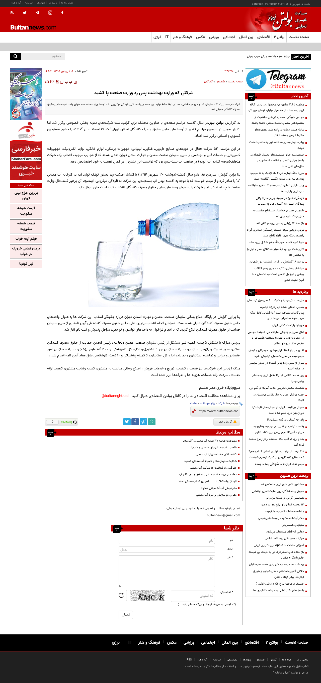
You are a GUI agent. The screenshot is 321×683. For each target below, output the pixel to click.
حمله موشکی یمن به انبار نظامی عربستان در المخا (278, 397)
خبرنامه (29, 3)
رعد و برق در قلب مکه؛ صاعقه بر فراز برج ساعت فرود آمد (276, 442)
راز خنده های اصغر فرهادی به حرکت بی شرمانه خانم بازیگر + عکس (276, 555)
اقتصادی (220, 82)
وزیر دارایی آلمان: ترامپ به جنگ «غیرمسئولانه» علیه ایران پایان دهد (276, 188)
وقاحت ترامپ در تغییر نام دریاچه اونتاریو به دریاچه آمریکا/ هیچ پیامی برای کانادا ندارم (279, 429)
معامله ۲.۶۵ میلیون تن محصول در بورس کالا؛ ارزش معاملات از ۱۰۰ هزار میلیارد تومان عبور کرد (276, 107)
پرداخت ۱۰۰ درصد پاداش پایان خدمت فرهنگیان (276, 564)
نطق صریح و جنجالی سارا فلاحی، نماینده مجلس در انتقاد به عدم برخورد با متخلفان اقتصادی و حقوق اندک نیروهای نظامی (276, 338)
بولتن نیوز (216, 122)
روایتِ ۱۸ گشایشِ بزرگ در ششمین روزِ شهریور (276, 261)
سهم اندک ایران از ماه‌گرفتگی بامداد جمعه (279, 464)
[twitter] (24, 13)
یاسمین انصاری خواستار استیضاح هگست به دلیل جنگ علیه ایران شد (278, 213)
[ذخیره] (57, 81)
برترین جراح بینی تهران (26, 195)
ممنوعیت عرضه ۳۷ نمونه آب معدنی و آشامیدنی (209, 441)
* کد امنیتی (226, 592)
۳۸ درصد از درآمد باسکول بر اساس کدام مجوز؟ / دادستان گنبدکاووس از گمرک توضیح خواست (276, 454)
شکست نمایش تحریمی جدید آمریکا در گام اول (276, 388)
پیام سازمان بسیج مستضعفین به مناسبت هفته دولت (276, 145)
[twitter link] (127, 421)
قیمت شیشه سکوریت (26, 211)
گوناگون (208, 82)
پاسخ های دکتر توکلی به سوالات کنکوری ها (278, 590)
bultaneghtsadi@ (115, 396)
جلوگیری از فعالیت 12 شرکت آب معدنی (213, 468)
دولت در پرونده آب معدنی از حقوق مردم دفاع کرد (207, 474)
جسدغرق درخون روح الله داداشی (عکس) (280, 584)
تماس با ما (67, 3)
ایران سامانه (282, 672)
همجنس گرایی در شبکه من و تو (285, 498)
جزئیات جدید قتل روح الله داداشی (284, 538)
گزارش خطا (225, 422)
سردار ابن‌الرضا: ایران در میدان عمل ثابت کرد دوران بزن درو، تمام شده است (278, 410)
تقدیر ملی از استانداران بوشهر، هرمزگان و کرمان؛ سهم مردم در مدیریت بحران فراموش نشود (276, 353)
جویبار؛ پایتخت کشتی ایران (288, 325)
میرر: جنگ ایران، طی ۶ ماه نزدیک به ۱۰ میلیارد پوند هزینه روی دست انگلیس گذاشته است (277, 176)
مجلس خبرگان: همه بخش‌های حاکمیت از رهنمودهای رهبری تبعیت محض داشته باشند (278, 120)
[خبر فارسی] (26, 150)
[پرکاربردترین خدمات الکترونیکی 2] (26, 94)
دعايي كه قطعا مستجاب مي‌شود (285, 531)
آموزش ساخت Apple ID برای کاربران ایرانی (279, 545)
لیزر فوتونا (26, 264)
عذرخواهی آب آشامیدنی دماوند (219, 488)
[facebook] (62, 13)
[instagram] (50, 13)
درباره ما (53, 3)
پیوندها (41, 3)
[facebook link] (135, 421)
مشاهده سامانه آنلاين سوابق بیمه (284, 511)
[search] (15, 56)
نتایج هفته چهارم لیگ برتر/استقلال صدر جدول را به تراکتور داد (275, 252)
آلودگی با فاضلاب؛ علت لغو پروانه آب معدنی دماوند (207, 481)
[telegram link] (143, 421)
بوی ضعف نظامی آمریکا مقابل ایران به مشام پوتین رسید (278, 378)
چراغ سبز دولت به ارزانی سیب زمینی (268, 56)
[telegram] (37, 13)
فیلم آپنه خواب (26, 239)
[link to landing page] (286, 20)
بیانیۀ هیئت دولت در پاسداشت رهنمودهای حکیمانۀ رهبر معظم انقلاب (279, 132)
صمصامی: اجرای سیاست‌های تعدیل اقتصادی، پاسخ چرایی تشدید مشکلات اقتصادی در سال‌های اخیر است (277, 161)
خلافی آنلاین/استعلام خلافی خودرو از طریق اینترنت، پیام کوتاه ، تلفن (278, 574)
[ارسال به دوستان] (52, 82)
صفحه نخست (299, 37)
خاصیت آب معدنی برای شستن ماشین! (214, 447)
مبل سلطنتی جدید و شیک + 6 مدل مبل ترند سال (275, 300)
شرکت (221, 403)
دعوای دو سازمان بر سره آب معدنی (216, 495)
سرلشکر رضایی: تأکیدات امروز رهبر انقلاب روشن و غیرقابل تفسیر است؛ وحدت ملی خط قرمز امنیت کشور (278, 274)
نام (231, 540)
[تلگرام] (278, 79)
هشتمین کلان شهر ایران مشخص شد (282, 484)
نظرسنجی (232, 660)
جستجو (261, 660)
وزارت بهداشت (207, 403)
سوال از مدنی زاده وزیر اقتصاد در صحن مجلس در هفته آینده (276, 366)
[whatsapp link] (151, 421)
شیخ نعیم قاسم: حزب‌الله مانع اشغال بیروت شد (276, 242)
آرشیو (273, 660)
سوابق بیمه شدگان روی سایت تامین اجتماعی (278, 491)
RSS (189, 660)
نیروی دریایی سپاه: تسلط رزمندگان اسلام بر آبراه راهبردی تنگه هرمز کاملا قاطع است (275, 233)
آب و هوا (16, 3)
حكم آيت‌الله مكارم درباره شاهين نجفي (281, 518)
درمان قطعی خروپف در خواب (26, 251)
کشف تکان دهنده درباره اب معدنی (216, 454)
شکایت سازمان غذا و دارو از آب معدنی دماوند (210, 461)
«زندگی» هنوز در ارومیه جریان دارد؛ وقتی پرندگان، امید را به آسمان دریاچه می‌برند (280, 201)
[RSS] (14, 13)
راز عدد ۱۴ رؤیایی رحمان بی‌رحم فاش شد (280, 223)
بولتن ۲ (279, 37)
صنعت (193, 403)
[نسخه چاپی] (47, 82)
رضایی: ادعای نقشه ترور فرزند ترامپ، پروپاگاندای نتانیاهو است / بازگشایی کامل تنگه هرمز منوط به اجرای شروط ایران (277, 313)
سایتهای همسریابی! (292, 525)
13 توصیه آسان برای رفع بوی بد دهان (282, 504)
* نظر (230, 558)
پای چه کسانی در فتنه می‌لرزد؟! (285, 420)
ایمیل (230, 549)
